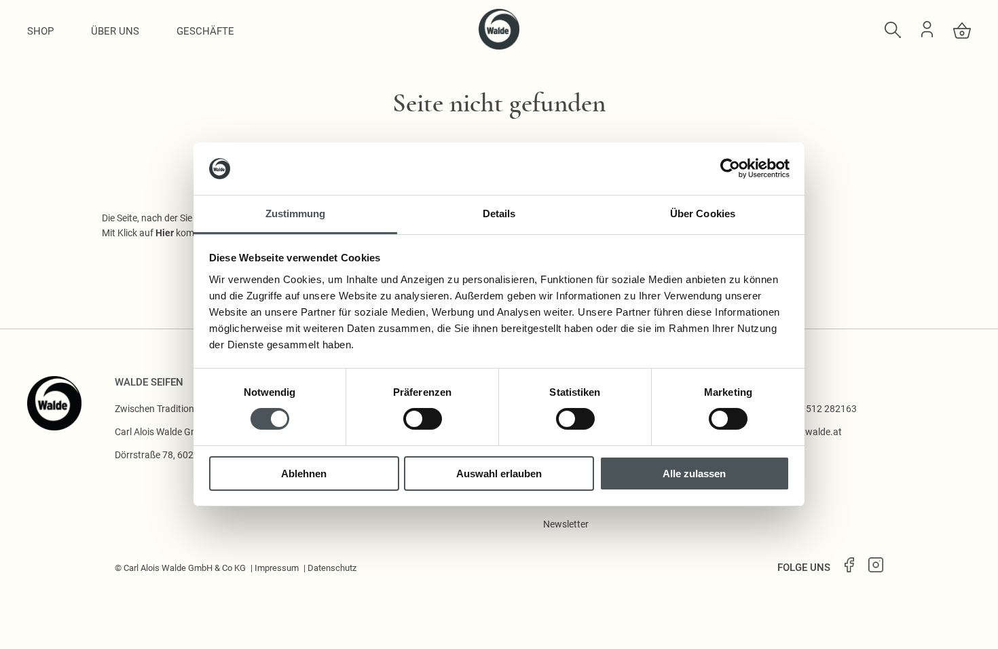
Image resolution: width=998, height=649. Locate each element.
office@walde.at (807, 431)
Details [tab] (499, 213)
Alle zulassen (694, 473)
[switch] (422, 419)
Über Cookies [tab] (702, 213)
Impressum (277, 568)
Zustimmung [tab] (295, 213)
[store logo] (499, 46)
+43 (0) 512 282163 (815, 408)
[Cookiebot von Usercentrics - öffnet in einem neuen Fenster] (730, 168)
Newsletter (566, 524)
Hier (164, 232)
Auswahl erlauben (499, 473)
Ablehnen (304, 473)
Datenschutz (332, 568)
